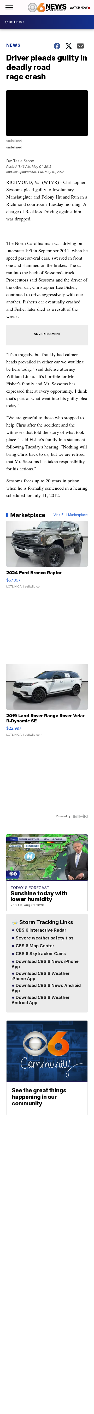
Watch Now (79, 7)
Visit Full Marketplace (71, 515)
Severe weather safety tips (44, 938)
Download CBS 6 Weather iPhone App (40, 976)
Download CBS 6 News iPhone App (45, 964)
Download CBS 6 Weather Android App (40, 1000)
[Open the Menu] (9, 7)
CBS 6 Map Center (34, 946)
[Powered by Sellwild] (80, 816)
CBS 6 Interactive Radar (40, 930)
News (13, 45)
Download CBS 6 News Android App (46, 988)
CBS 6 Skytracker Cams (40, 953)
